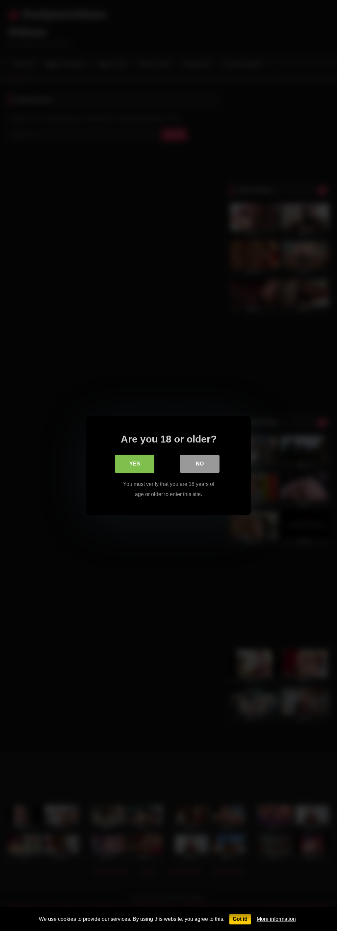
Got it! (240, 919)
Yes (134, 463)
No (200, 463)
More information (276, 919)
